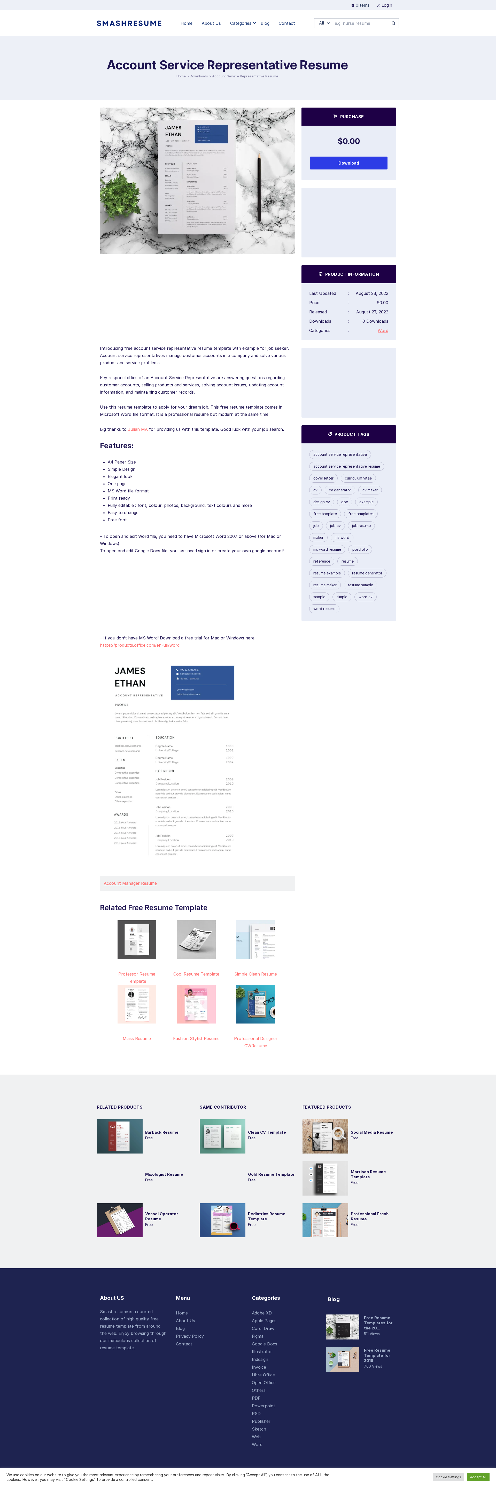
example (366, 502)
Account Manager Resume (130, 883)
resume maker (325, 585)
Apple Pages (264, 1320)
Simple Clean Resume (255, 974)
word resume (324, 608)
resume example (327, 573)
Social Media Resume (372, 1132)
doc (344, 502)
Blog (180, 1328)
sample (319, 597)
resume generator (367, 573)
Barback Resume (162, 1132)
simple (342, 597)
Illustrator (262, 1351)
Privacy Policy (190, 1336)
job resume (361, 525)
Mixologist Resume (164, 1174)
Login (386, 5)
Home (181, 76)
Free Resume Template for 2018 (377, 1355)
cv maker (370, 490)
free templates (361, 513)
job (316, 525)
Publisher (261, 1421)
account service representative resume (346, 466)
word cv (366, 597)
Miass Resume (137, 1038)
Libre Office (263, 1374)
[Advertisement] (197, 308)
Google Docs (264, 1343)
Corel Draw (263, 1328)
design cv (321, 502)
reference (321, 561)
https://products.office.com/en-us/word (140, 645)
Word (383, 330)
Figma (258, 1336)
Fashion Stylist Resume (196, 1038)
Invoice (259, 1367)
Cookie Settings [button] (448, 1477)
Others (259, 1390)
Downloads (199, 76)
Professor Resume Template (136, 977)
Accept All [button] (478, 1477)
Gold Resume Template (271, 1174)
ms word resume (327, 549)
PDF (256, 1398)
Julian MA (138, 429)
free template (325, 513)
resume (348, 561)
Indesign (260, 1359)
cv (315, 490)
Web (256, 1436)
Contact (184, 1343)
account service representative (340, 454)
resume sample (360, 585)
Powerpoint (263, 1405)
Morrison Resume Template (368, 1174)
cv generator (340, 490)
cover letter (323, 478)
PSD (256, 1413)
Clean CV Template (267, 1132)
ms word (342, 537)
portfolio (360, 549)
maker (318, 537)
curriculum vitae (358, 478)
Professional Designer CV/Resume (255, 1042)
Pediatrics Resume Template (266, 1216)
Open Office (264, 1382)
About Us (185, 1320)
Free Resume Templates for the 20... (378, 1322)
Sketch (259, 1429)
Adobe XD (262, 1313)
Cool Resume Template (196, 974)
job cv (335, 525)
